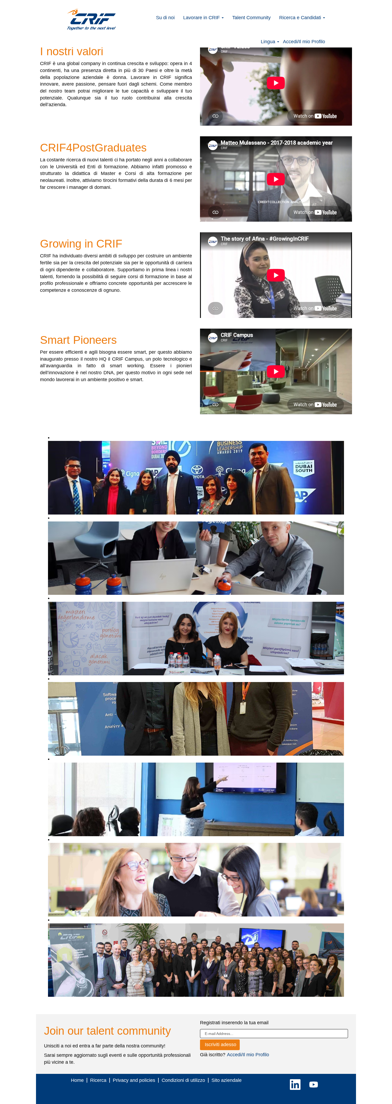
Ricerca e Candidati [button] (300, 17)
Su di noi (165, 17)
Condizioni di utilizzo (183, 1080)
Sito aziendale (226, 1080)
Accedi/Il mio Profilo (304, 41)
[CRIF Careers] (91, 19)
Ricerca (98, 1080)
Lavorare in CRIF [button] (202, 17)
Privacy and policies (134, 1080)
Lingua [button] (269, 41)
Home (77, 1080)
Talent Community (251, 17)
